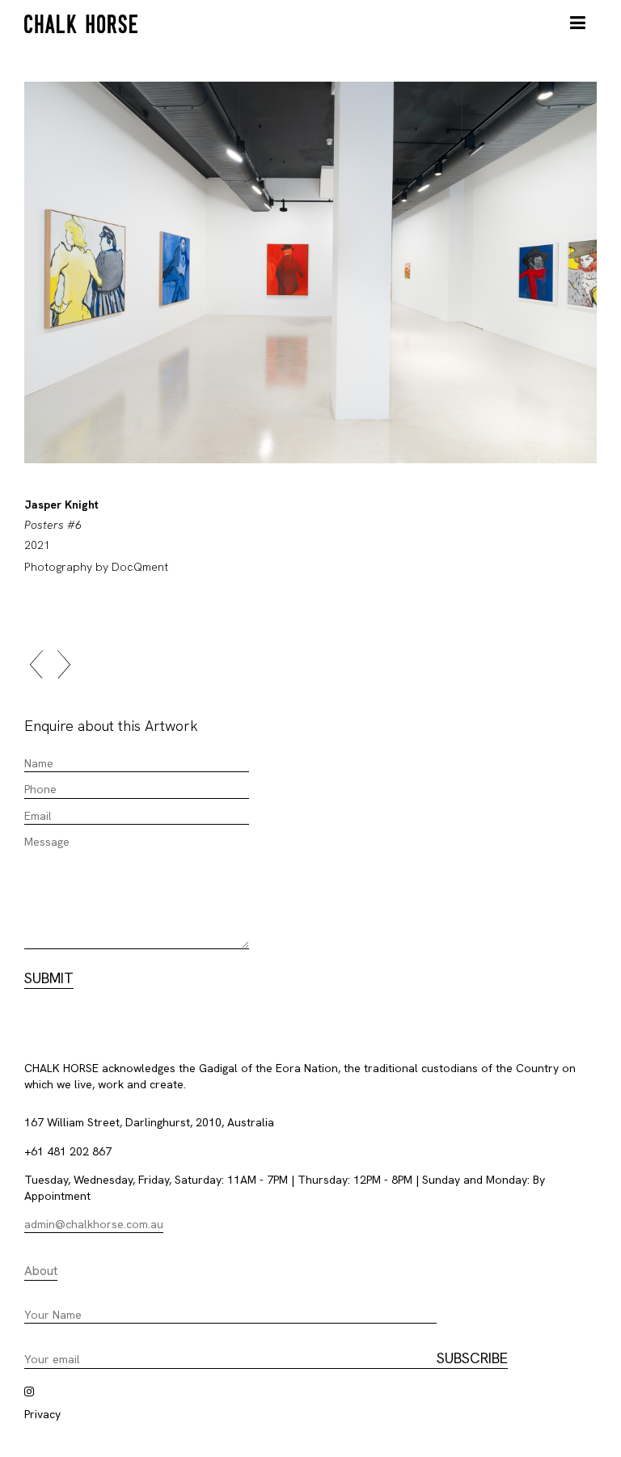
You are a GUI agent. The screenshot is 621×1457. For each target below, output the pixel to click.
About (40, 1271)
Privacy (42, 1414)
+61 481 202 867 (68, 1151)
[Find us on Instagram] (29, 1391)
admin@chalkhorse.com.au (93, 1224)
